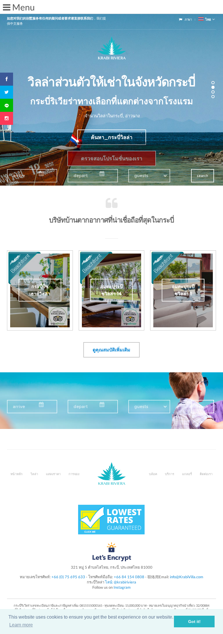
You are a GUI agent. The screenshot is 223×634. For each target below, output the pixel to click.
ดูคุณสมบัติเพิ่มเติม (111, 350)
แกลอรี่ (187, 474)
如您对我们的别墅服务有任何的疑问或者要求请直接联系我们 (50, 18)
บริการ (169, 474)
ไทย (207, 19)
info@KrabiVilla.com (186, 576)
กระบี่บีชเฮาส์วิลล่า (39, 290)
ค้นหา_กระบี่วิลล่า (111, 137)
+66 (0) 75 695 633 (68, 576)
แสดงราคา (53, 474)
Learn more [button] (21, 624)
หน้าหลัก (16, 474)
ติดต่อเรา (206, 474)
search (202, 176)
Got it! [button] (194, 621)
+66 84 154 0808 (129, 576)
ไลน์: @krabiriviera (120, 582)
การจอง (74, 474)
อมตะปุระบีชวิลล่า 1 (183, 290)
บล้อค (153, 474)
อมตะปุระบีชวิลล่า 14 (111, 290)
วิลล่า (34, 474)
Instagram (122, 587)
